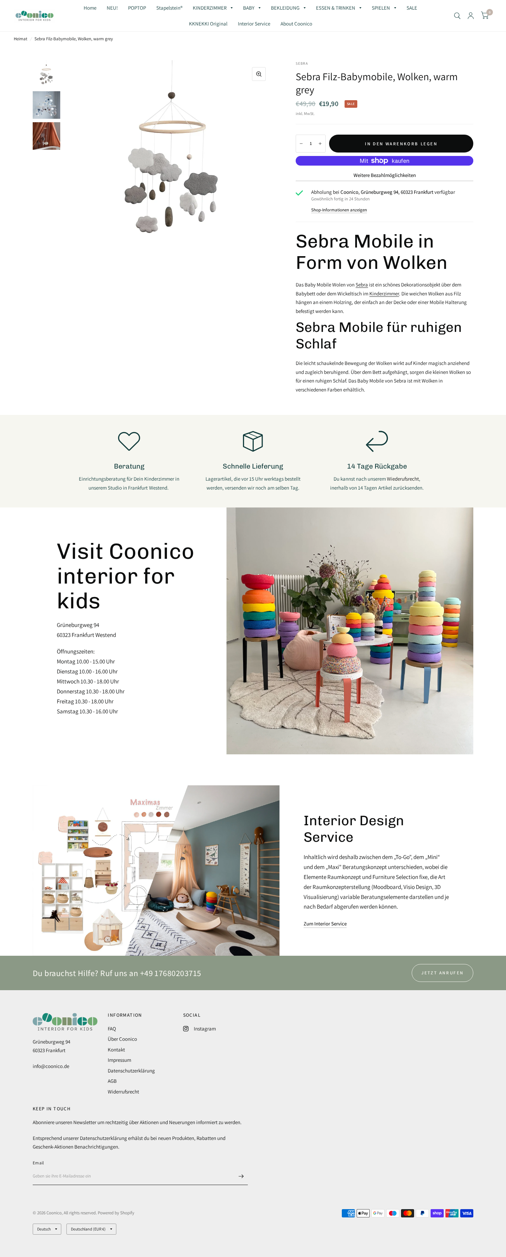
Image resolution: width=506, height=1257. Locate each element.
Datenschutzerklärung (131, 1070)
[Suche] (457, 15)
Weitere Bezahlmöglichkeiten (385, 175)
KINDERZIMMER (209, 7)
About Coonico (296, 23)
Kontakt (116, 1049)
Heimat (20, 39)
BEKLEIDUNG (285, 7)
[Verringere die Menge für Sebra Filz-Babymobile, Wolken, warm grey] (301, 143)
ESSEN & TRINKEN (335, 7)
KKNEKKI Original (208, 23)
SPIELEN (381, 7)
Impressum (119, 1060)
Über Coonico (122, 1039)
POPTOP (137, 7)
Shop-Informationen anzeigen (339, 210)
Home (90, 7)
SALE (412, 7)
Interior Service (254, 23)
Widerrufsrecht (123, 1091)
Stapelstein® (169, 7)
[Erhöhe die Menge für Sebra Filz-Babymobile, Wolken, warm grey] (320, 143)
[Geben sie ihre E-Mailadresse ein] (241, 1176)
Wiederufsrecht (403, 478)
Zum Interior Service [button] (325, 923)
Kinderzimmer (384, 293)
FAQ (112, 1028)
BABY (248, 7)
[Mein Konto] (470, 15)
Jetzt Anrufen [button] (442, 973)
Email (38, 1163)
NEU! (112, 7)
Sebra (362, 284)
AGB (112, 1081)
